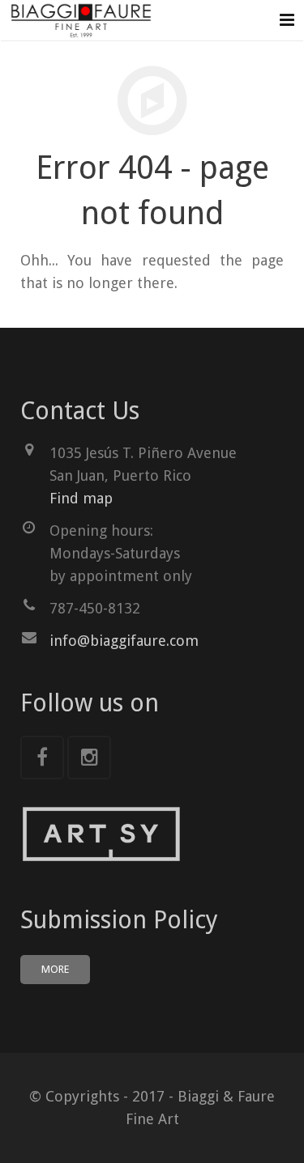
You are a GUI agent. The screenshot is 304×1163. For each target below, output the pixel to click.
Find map (81, 498)
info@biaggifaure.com (124, 640)
